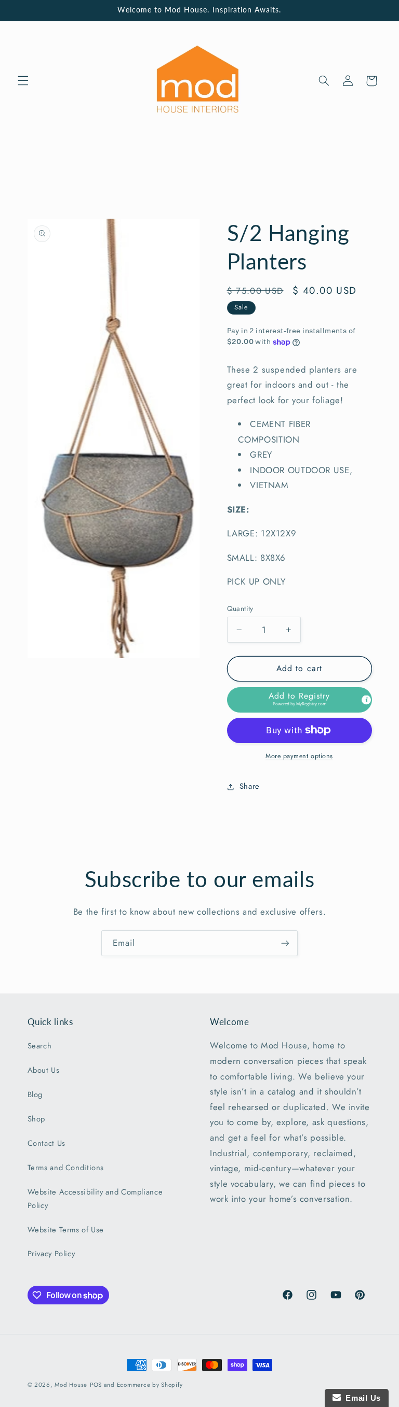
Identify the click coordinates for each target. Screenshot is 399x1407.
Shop (37, 1119)
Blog (35, 1094)
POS (96, 1385)
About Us (44, 1070)
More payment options (299, 756)
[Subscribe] (285, 943)
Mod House (71, 1385)
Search (40, 1045)
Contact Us (46, 1143)
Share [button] (250, 786)
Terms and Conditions (66, 1167)
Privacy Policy (51, 1253)
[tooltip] (366, 699)
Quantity (240, 608)
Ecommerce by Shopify (150, 1385)
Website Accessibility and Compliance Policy (95, 1198)
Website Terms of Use (66, 1229)
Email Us (361, 1398)
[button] (23, 81)
